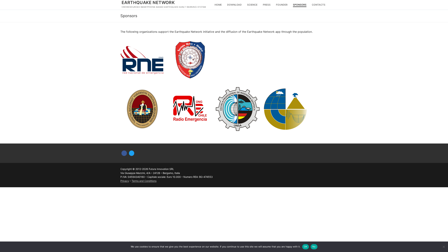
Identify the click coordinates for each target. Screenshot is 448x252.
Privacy (124, 180)
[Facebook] (124, 153)
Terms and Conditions (144, 180)
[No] (443, 246)
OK (305, 246)
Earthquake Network (148, 2)
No (314, 246)
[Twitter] (131, 153)
